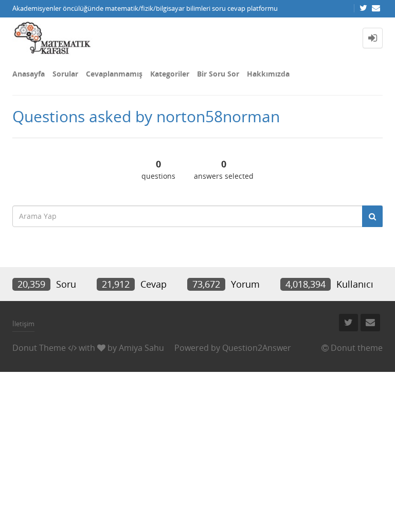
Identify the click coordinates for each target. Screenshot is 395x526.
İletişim (23, 323)
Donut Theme (39, 347)
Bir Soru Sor (218, 74)
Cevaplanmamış (114, 74)
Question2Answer (256, 347)
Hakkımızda (268, 74)
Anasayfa (28, 74)
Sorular (65, 74)
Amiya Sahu (141, 347)
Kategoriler (169, 74)
